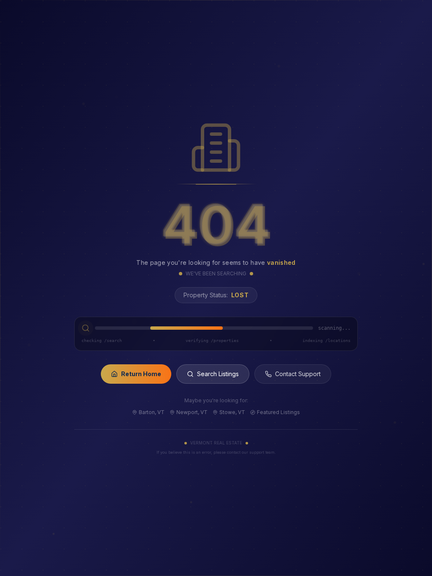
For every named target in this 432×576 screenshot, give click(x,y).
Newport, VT (192, 412)
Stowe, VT (232, 412)
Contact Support (298, 373)
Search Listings (218, 373)
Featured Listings (278, 412)
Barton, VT (152, 412)
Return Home (141, 373)
